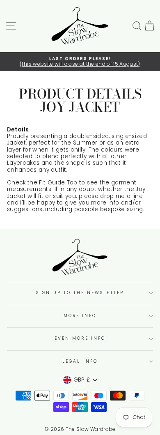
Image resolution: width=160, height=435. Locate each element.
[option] (80, 61)
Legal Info (80, 361)
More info (80, 316)
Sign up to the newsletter (80, 293)
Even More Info (80, 338)
